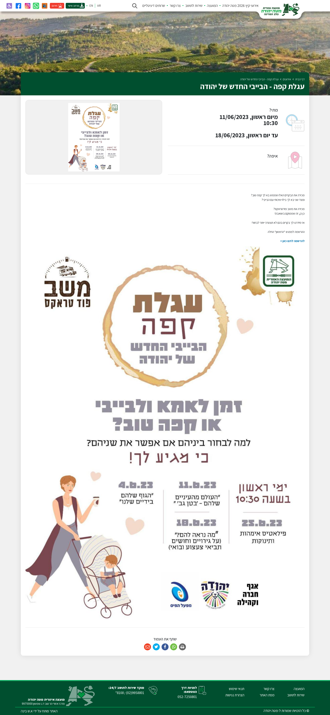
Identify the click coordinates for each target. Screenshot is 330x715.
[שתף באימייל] (147, 647)
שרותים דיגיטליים (153, 5)
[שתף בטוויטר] (156, 647)
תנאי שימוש (236, 688)
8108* (119, 692)
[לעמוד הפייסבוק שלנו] (18, 6)
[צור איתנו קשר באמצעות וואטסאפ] (36, 6)
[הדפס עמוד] (182, 647)
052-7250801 (187, 696)
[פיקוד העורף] (44, 6)
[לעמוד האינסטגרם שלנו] (27, 6)
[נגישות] (9, 6)
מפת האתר (267, 694)
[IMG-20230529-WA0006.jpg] (93, 137)
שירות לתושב (193, 5)
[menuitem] (238, 6)
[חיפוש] (134, 6)
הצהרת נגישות (234, 694)
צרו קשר (175, 5)
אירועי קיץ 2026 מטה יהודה (240, 5)
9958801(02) (135, 692)
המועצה (212, 5)
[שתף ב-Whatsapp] (174, 647)
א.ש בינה (27, 711)
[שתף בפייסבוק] (165, 647)
